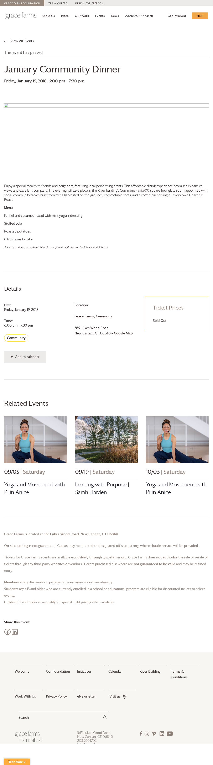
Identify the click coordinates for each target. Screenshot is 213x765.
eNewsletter (86, 696)
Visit (200, 15)
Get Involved (177, 16)
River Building (150, 671)
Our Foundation (58, 671)
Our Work (82, 16)
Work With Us (25, 696)
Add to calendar (27, 356)
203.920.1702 (87, 740)
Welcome (22, 671)
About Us (48, 16)
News (115, 16)
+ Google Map (122, 333)
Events (100, 16)
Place (65, 16)
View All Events (22, 41)
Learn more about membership (89, 582)
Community (16, 337)
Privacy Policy (56, 696)
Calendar (115, 671)
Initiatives (84, 671)
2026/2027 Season (139, 16)
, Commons (93, 316)
